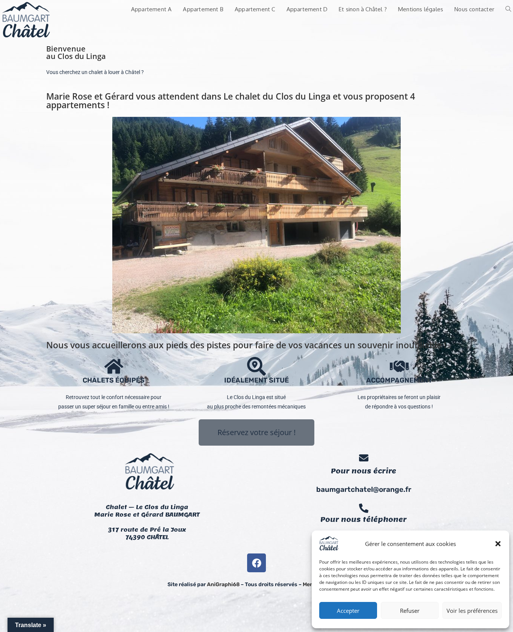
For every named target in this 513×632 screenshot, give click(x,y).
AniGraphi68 (223, 584)
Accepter (348, 610)
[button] (498, 543)
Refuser (409, 610)
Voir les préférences (472, 610)
